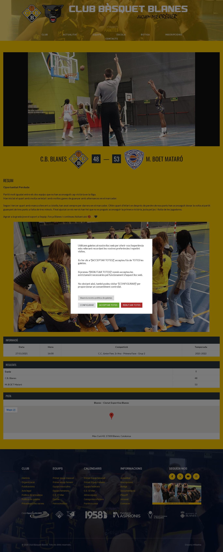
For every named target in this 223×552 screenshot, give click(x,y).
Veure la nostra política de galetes (96, 298)
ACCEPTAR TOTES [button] (108, 305)
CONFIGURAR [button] (87, 305)
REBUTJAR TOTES (131, 305)
